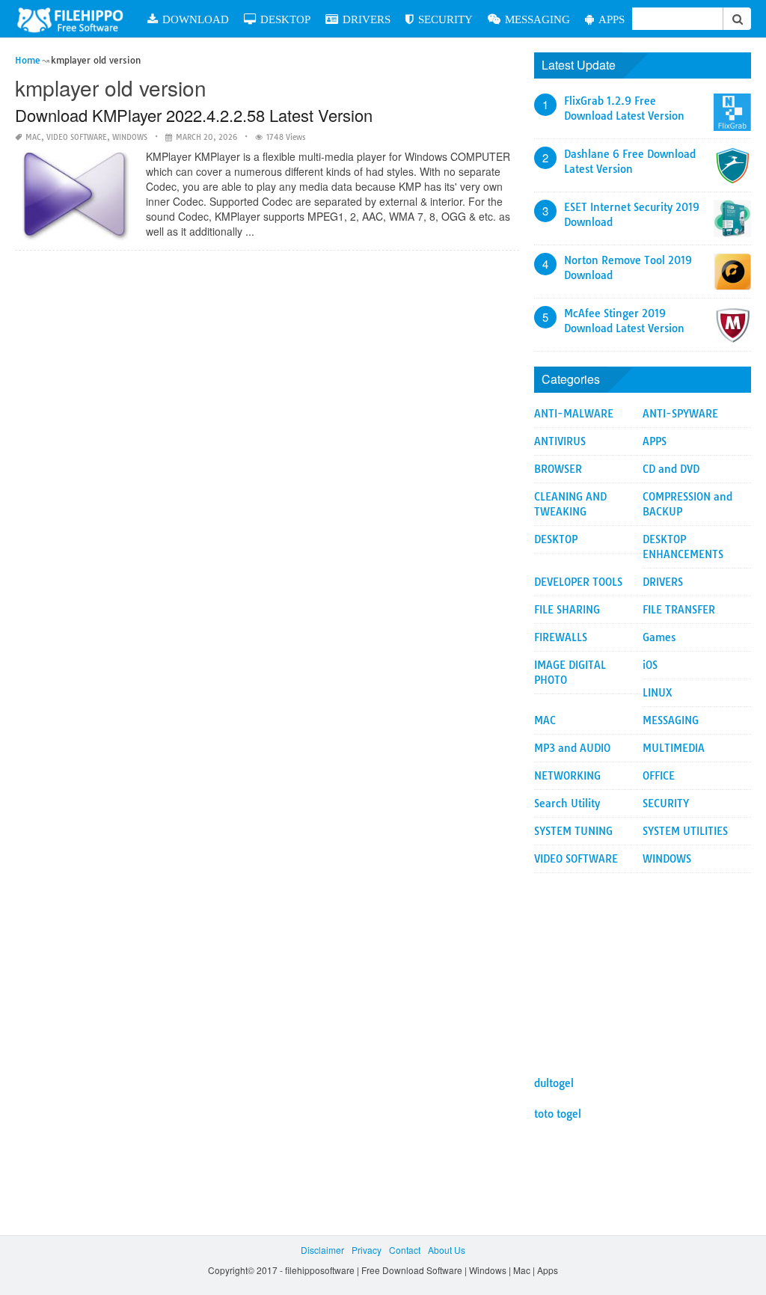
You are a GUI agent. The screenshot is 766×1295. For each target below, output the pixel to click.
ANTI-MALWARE (573, 413)
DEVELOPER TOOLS (578, 582)
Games (659, 637)
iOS (650, 665)
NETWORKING (567, 776)
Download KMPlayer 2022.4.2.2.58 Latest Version (194, 114)
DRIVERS (366, 19)
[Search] (737, 18)
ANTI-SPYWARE (680, 413)
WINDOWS (129, 137)
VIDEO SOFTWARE (76, 137)
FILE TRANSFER (679, 609)
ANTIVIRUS (560, 441)
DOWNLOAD (195, 19)
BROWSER (558, 469)
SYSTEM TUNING (573, 831)
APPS (611, 19)
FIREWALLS (560, 637)
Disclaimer (322, 1249)
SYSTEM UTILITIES (685, 831)
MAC (33, 137)
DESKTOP (285, 19)
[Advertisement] (642, 966)
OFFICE (659, 776)
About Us (446, 1249)
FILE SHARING (567, 609)
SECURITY (445, 19)
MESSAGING (537, 19)
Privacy (367, 1249)
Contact (404, 1249)
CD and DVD (671, 469)
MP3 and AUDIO (572, 748)
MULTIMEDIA (674, 748)
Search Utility (567, 803)
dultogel (554, 1083)
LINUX (657, 692)
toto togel (557, 1114)
